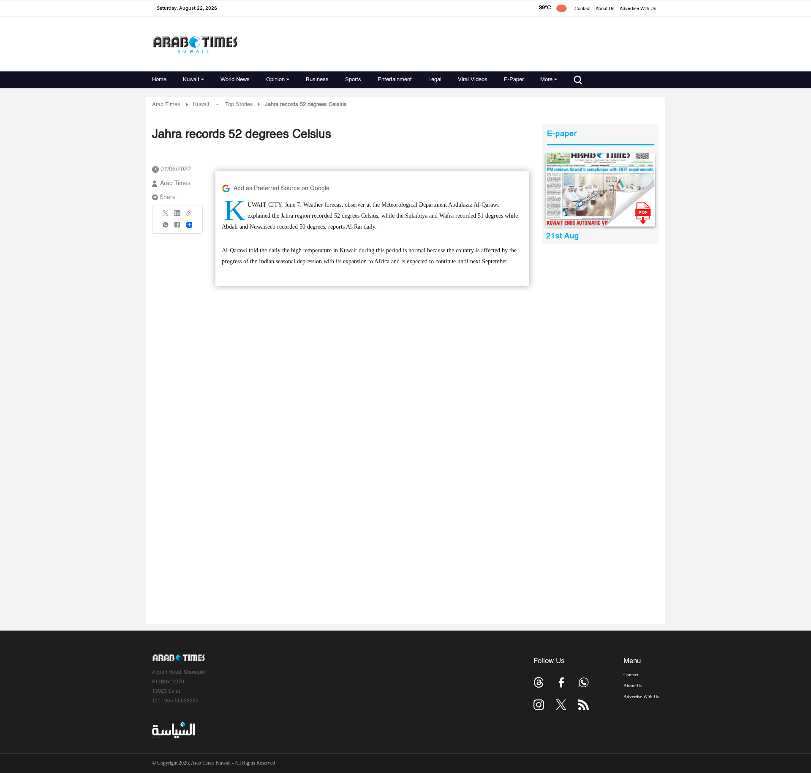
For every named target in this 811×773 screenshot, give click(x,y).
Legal (434, 79)
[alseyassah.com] (173, 730)
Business (317, 79)
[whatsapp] (166, 227)
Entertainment (395, 79)
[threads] (538, 682)
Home (159, 79)
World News (235, 79)
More (546, 79)
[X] (166, 215)
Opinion (275, 79)
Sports (353, 79)
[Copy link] (189, 215)
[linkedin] (177, 216)
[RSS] (583, 704)
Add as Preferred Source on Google (281, 188)
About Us (605, 9)
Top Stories (239, 104)
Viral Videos (472, 79)
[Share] (189, 225)
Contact (582, 9)
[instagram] (538, 704)
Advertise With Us (638, 9)
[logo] (195, 44)
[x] (561, 704)
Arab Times (166, 104)
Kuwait (191, 79)
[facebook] (177, 227)
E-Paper (514, 79)
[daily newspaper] (600, 190)
